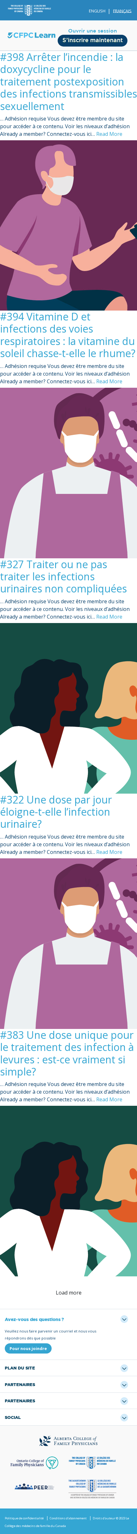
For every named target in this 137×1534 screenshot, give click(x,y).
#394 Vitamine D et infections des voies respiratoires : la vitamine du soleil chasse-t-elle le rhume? (67, 335)
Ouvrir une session (92, 30)
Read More (109, 133)
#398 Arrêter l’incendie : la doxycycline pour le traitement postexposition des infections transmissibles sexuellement (68, 81)
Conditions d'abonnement (68, 1518)
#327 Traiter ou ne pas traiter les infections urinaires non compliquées (63, 576)
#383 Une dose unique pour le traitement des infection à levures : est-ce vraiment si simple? (67, 1053)
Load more (69, 1292)
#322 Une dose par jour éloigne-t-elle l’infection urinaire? (56, 812)
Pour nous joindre (28, 1348)
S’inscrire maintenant (92, 40)
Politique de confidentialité (24, 1518)
